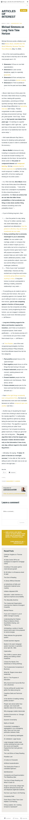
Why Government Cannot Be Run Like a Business (14, 684)
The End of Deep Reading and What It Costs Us (13, 781)
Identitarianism (8, 772)
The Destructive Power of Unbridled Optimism (12, 767)
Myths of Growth (9, 723)
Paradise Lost (8, 757)
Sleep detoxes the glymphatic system (13, 636)
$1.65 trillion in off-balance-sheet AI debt (14, 573)
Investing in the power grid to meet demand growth (13, 568)
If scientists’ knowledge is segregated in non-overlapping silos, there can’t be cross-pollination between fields (13, 729)
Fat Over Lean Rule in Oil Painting (14, 793)
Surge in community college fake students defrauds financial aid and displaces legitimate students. (14, 787)
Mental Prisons (8, 610)
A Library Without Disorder (12, 581)
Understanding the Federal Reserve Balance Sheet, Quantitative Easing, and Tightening (12, 622)
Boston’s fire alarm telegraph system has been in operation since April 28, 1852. (13, 646)
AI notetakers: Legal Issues (12, 739)
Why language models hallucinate (14, 711)
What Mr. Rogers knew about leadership (13, 673)
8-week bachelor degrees (12, 641)
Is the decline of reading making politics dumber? (14, 699)
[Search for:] (27, 5)
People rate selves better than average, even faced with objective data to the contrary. (13, 706)
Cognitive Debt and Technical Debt (13, 694)
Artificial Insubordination (11, 763)
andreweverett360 (16, 23)
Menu (24, 10)
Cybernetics (7, 651)
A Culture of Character (11, 760)
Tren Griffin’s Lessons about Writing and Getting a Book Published (12, 656)
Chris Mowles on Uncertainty (17, 542)
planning (17, 481)
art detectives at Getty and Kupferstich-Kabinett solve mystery (12, 586)
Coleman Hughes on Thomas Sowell (13, 555)
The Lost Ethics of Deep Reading (14, 753)
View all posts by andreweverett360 (14, 493)
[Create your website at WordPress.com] (14, 1)
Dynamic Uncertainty (10, 720)
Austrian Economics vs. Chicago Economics (14, 715)
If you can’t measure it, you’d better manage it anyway (13, 615)
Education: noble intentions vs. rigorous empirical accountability (14, 595)
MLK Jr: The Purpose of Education (11, 678)
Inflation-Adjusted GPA (11, 591)
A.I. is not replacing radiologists (13, 735)
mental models (20, 80)
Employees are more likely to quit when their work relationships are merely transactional (15, 534)
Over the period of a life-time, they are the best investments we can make (15, 228)
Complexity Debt (9, 796)
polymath (7, 75)
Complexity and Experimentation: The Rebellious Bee (14, 776)
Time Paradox (8, 343)
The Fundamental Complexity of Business (14, 668)
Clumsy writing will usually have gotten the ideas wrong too (13, 689)
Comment (21, 522)
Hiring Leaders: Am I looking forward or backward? (12, 806)
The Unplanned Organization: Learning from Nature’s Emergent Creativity (14, 605)
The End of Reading (10, 577)
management (10, 481)
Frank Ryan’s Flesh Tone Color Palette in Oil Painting (13, 800)
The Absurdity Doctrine (11, 600)
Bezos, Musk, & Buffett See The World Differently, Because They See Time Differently (13, 46)
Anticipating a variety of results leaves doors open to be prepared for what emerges (14, 630)
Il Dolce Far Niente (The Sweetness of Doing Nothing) (13, 663)
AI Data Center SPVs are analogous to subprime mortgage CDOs (14, 561)
